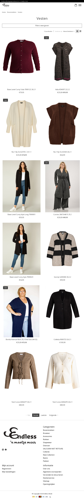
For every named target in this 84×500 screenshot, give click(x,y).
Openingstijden (49, 484)
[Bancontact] (36, 497)
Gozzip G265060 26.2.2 (62, 277)
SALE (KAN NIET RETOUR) (53, 449)
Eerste (35, 415)
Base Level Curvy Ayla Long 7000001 (21, 214)
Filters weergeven (42, 25)
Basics (45, 458)
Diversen (46, 445)
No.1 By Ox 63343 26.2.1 (62, 152)
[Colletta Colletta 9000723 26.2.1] (62, 311)
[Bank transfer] (46, 497)
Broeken (46, 433)
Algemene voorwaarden (52, 472)
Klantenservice (48, 478)
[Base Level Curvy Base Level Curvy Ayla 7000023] (21, 249)
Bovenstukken (11, 12)
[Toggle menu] (80, 5)
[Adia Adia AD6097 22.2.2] (62, 61)
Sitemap (46, 481)
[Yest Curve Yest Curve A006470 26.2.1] (62, 374)
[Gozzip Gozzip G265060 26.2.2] (62, 249)
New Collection (48, 455)
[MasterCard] (40, 497)
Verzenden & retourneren (53, 475)
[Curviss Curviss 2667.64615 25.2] (62, 186)
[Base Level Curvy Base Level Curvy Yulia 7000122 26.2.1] (21, 61)
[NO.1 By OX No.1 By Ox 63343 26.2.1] (62, 124)
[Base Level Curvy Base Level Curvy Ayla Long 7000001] (21, 186)
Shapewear (47, 442)
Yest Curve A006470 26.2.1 (62, 402)
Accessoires (47, 436)
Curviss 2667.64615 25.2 (62, 214)
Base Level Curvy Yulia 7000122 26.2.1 (21, 89)
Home (4, 12)
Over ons (46, 469)
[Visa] (43, 497)
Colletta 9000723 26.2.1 (62, 339)
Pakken (46, 461)
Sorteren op (58, 31)
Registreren (6, 469)
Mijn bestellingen (8, 472)
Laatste (44, 415)
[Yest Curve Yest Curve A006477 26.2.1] (21, 374)
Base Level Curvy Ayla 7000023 (21, 277)
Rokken (46, 439)
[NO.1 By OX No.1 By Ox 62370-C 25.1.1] (21, 124)
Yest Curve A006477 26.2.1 (21, 402)
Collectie (46, 452)
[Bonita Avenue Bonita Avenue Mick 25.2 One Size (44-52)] (21, 311)
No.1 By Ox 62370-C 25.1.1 (21, 152)
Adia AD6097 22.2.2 (62, 89)
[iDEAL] (33, 497)
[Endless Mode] (5, 5)
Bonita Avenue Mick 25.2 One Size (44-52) (21, 339)
